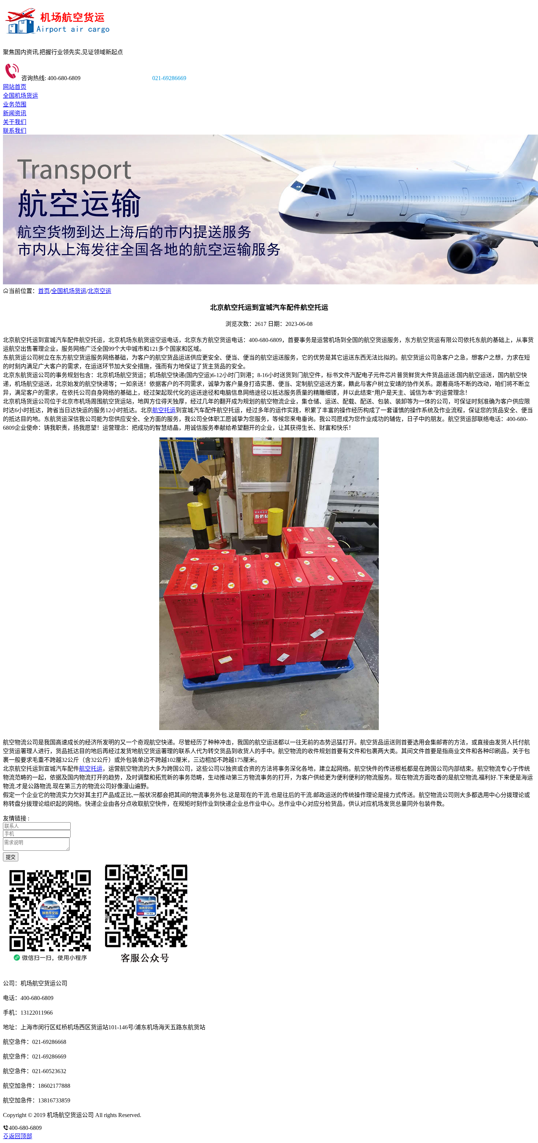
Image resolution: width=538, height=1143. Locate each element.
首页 (44, 291)
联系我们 (14, 131)
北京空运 (99, 291)
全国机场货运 (20, 96)
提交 (10, 857)
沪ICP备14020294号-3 (169, 1115)
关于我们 (14, 122)
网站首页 (14, 87)
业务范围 (14, 104)
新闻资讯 (14, 113)
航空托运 (164, 410)
